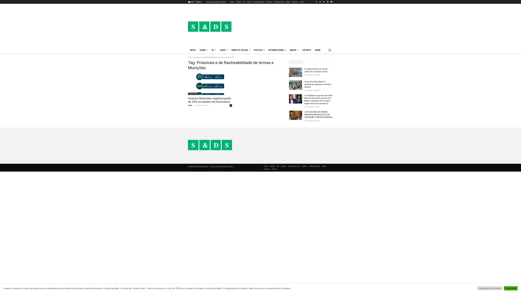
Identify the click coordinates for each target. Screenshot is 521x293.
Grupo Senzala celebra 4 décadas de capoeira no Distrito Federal (317, 84)
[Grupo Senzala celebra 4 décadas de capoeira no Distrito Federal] (295, 85)
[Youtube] (331, 2)
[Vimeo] (327, 2)
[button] (329, 50)
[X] (323, 2)
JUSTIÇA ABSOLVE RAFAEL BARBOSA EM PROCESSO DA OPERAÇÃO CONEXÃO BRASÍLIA (318, 114)
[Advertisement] (282, 27)
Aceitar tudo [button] (511, 288)
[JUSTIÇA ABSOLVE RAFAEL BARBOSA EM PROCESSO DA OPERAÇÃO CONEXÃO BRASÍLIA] (295, 115)
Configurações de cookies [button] (490, 288)
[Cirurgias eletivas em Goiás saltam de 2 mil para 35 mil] (295, 72)
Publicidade (193, 94)
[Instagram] (320, 2)
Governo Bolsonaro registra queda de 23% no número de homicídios (209, 100)
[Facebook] (316, 2)
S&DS (190, 105)
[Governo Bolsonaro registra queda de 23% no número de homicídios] (210, 84)
